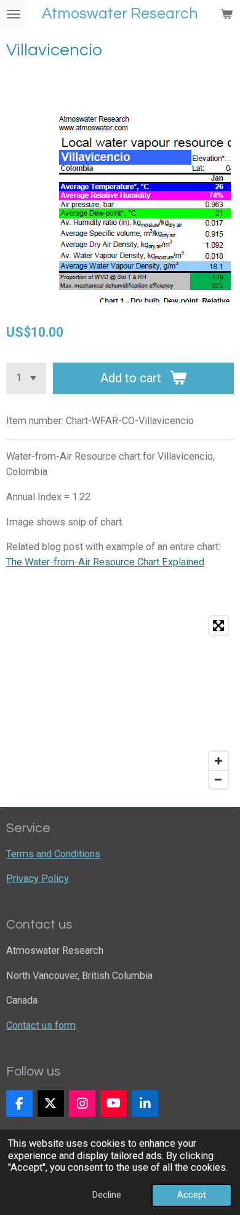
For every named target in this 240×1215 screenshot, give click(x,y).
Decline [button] (106, 1194)
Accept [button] (191, 1194)
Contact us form (41, 1025)
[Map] (120, 702)
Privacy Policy (37, 878)
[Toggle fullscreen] (218, 625)
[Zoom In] (218, 761)
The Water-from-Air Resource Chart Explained (105, 562)
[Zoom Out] (218, 779)
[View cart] (226, 14)
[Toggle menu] (13, 14)
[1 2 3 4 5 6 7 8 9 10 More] (26, 378)
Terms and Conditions (53, 854)
